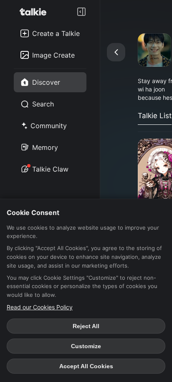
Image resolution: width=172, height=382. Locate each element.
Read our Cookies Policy (40, 307)
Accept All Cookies (86, 366)
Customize (86, 346)
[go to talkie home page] (35, 12)
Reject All (86, 326)
